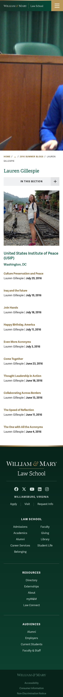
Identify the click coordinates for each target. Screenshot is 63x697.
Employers (31, 638)
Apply (13, 504)
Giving (45, 533)
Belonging (20, 552)
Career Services (20, 545)
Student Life (45, 545)
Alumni (20, 539)
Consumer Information (31, 688)
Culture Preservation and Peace (23, 273)
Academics (20, 533)
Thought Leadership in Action (22, 376)
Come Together (13, 359)
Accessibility (32, 683)
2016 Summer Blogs (31, 156)
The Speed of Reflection (19, 410)
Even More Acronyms (17, 342)
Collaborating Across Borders (22, 393)
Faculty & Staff (32, 650)
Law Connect (31, 605)
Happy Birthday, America (19, 324)
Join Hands (11, 307)
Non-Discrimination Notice (31, 693)
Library (45, 539)
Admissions (20, 527)
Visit (27, 504)
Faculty (45, 527)
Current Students (31, 644)
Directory (31, 580)
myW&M (31, 599)
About (31, 592)
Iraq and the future (15, 290)
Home (7, 156)
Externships (31, 586)
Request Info (45, 504)
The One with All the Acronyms (23, 427)
